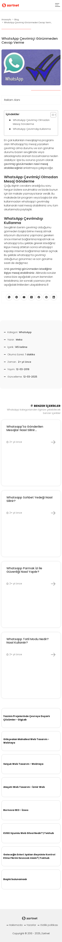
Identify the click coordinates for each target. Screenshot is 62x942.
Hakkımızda (15, 925)
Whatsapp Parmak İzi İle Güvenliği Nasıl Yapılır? (24, 570)
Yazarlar (31, 925)
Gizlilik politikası (49, 925)
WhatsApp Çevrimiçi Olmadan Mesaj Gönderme (31, 122)
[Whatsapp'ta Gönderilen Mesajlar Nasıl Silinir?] (53, 442)
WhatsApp (25, 332)
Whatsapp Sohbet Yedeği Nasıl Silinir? (29, 499)
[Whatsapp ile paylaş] (9, 297)
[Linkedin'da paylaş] (53, 297)
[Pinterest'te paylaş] (46, 297)
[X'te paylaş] (31, 297)
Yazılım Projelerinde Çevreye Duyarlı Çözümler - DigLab (26, 718)
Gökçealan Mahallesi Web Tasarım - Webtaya (26, 741)
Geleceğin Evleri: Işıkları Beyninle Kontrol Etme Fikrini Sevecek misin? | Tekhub (29, 856)
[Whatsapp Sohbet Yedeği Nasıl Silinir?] (53, 512)
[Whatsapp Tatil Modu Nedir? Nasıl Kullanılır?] (53, 654)
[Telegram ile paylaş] (16, 297)
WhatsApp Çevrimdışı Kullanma (32, 129)
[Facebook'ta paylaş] (39, 297)
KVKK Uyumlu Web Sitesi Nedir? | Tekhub (28, 833)
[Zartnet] (10, 5)
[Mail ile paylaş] (24, 297)
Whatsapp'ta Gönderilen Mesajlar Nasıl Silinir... (24, 428)
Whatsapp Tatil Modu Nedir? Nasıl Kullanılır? (27, 641)
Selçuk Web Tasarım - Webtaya (23, 764)
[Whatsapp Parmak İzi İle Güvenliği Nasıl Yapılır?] (53, 583)
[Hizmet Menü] (58, 5)
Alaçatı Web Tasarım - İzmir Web (24, 787)
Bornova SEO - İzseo (15, 810)
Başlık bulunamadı (15, 879)
